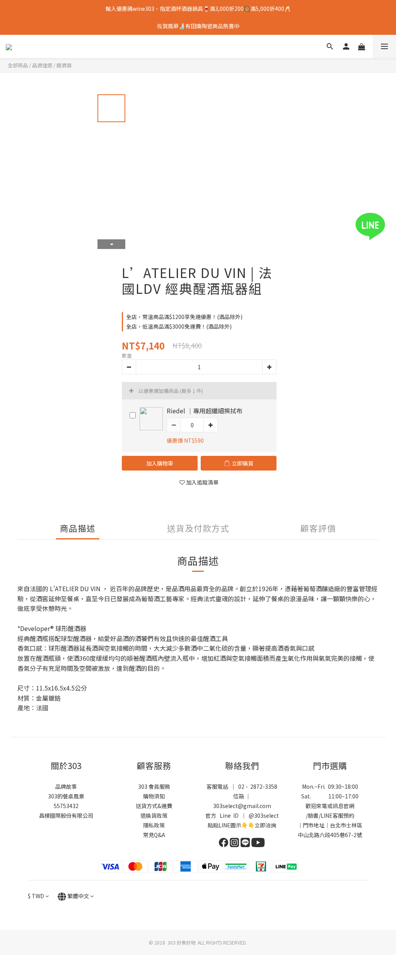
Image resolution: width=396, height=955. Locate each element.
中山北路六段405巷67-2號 (330, 835)
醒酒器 (64, 65)
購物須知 (154, 796)
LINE (327, 815)
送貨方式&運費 (154, 806)
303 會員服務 (154, 786)
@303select (264, 815)
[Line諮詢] (381, 226)
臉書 (313, 815)
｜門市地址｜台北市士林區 (329, 825)
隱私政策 (154, 825)
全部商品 (18, 65)
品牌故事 (66, 786)
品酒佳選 (42, 65)
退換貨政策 (153, 815)
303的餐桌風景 (66, 796)
